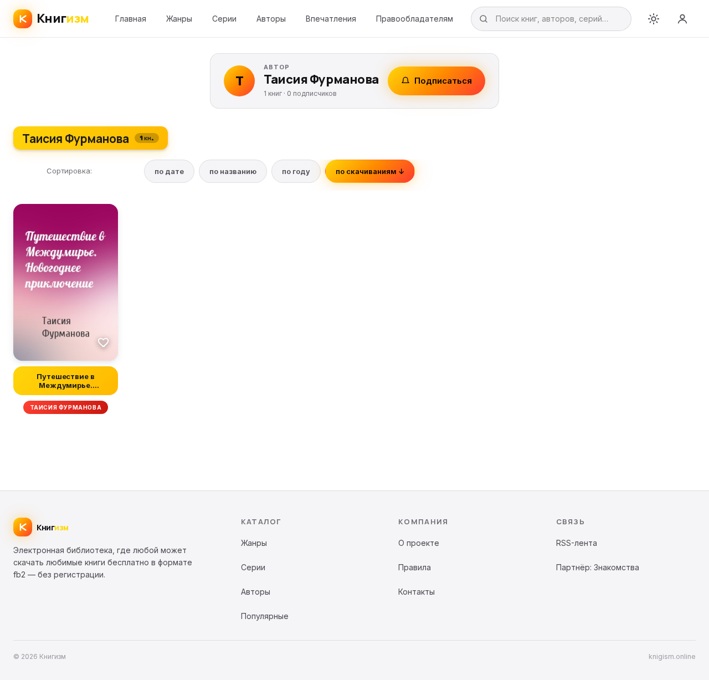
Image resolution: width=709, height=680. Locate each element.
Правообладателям (414, 18)
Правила (414, 567)
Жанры (179, 18)
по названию (232, 171)
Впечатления (331, 18)
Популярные (265, 616)
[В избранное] (103, 342)
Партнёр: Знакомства (597, 567)
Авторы (271, 18)
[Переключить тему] (653, 19)
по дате (169, 171)
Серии (224, 18)
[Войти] (682, 19)
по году (296, 171)
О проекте (418, 543)
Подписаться (443, 80)
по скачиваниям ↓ (370, 171)
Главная (130, 18)
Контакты (416, 591)
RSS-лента (576, 543)
